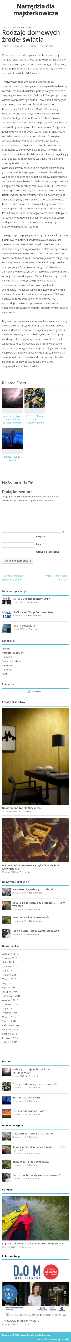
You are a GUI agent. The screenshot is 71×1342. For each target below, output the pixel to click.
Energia (32, 45)
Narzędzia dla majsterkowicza (35, 9)
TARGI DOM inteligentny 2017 (31, 598)
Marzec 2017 (9, 979)
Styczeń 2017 (9, 987)
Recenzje (7, 665)
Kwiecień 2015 (10, 1042)
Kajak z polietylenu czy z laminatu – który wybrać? (38, 904)
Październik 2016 (11, 995)
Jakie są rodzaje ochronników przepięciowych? (12, 419)
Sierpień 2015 (9, 1033)
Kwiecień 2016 (10, 1012)
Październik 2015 (11, 1025)
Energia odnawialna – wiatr (29, 1111)
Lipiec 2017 (8, 962)
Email (40, 544)
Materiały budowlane (13, 652)
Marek (6, 45)
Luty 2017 (7, 983)
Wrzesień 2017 (10, 953)
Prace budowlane (11, 661)
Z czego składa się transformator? (35, 419)
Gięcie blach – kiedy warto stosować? (36, 930)
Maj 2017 (7, 970)
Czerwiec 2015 (10, 1038)
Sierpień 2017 (9, 958)
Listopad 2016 (10, 991)
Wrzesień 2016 (10, 1000)
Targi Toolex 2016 (24, 625)
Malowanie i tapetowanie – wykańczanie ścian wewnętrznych (31, 867)
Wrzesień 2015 (10, 1029)
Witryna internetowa (47, 551)
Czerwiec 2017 (10, 966)
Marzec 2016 (9, 1016)
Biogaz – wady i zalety (12, 458)
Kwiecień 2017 (10, 974)
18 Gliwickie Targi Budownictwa (32, 612)
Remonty (7, 669)
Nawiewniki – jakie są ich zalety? (32, 889)
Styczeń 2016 (9, 1021)
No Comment (46, 45)
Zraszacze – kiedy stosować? (30, 917)
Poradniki (7, 656)
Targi (4, 673)
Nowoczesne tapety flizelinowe (22, 808)
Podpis (40, 536)
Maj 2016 (7, 1008)
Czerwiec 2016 (10, 1004)
